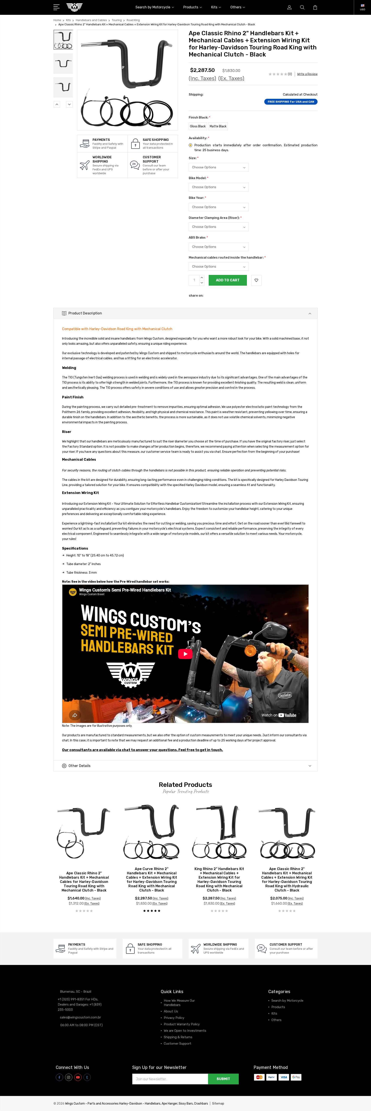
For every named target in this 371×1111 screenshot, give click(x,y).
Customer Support (177, 1043)
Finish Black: (199, 117)
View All (277, 1026)
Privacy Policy (174, 1018)
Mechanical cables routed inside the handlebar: (227, 257)
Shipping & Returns (178, 1037)
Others (235, 7)
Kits (214, 7)
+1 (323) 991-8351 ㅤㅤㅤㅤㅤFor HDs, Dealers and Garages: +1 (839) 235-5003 (80, 1004)
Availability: (199, 138)
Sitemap (218, 1103)
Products (190, 7)
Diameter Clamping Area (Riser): (215, 218)
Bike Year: (197, 198)
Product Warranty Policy (182, 1024)
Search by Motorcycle (152, 7)
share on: (196, 295)
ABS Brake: (198, 237)
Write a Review (307, 74)
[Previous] (57, 104)
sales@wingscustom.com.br (80, 1017)
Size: (194, 158)
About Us (171, 1011)
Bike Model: (198, 178)
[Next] (69, 104)
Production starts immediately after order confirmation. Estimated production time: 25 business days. (256, 147)
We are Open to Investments (185, 1031)
